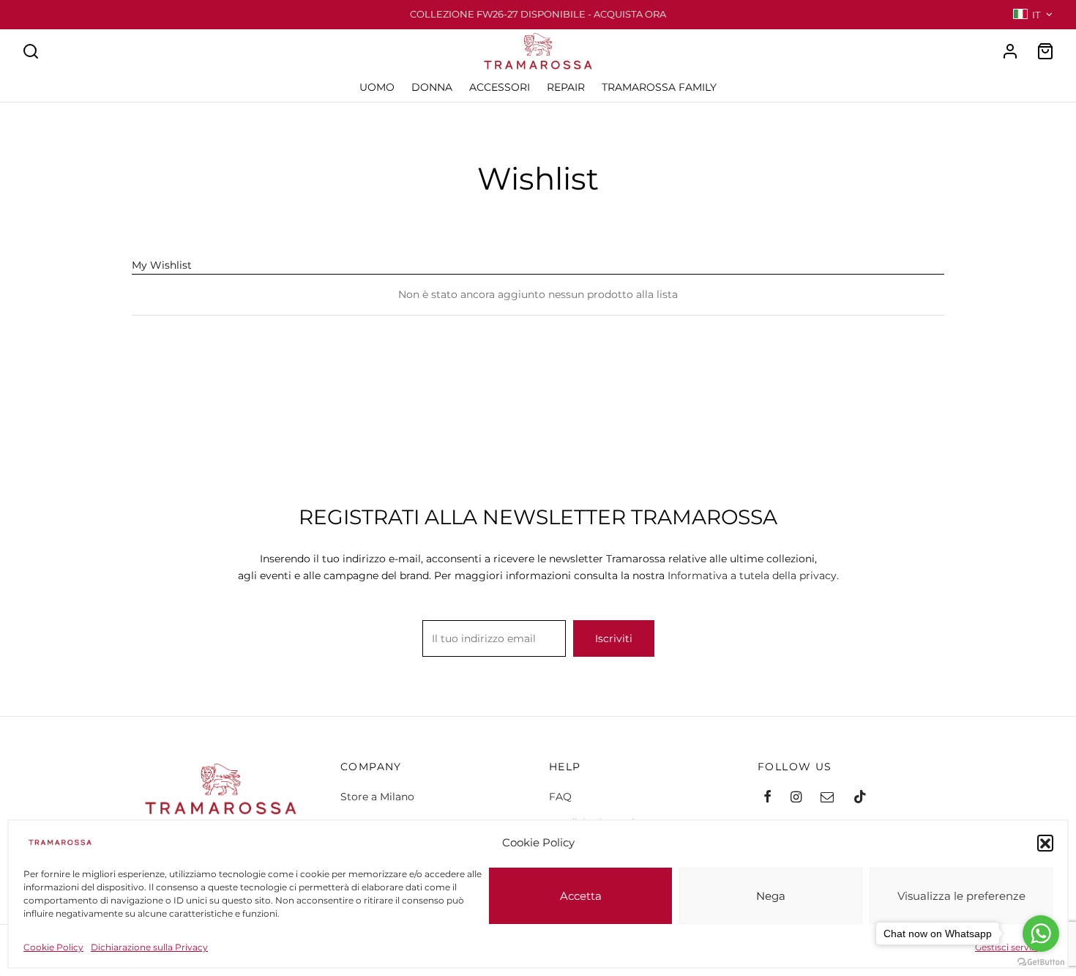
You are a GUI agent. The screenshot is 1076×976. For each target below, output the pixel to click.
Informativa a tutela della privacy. (753, 575)
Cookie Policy (53, 947)
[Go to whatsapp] (1041, 933)
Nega (770, 896)
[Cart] (1045, 51)
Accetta (581, 896)
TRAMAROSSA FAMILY (659, 87)
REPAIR (566, 87)
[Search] (31, 51)
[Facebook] (767, 798)
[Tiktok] (860, 798)
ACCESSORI (499, 87)
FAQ (560, 796)
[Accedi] (1010, 51)
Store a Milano (377, 796)
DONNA (431, 87)
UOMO (377, 87)
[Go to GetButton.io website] (1040, 961)
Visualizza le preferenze (961, 896)
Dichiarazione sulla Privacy (149, 947)
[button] (1045, 842)
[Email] (827, 798)
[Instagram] (796, 798)
